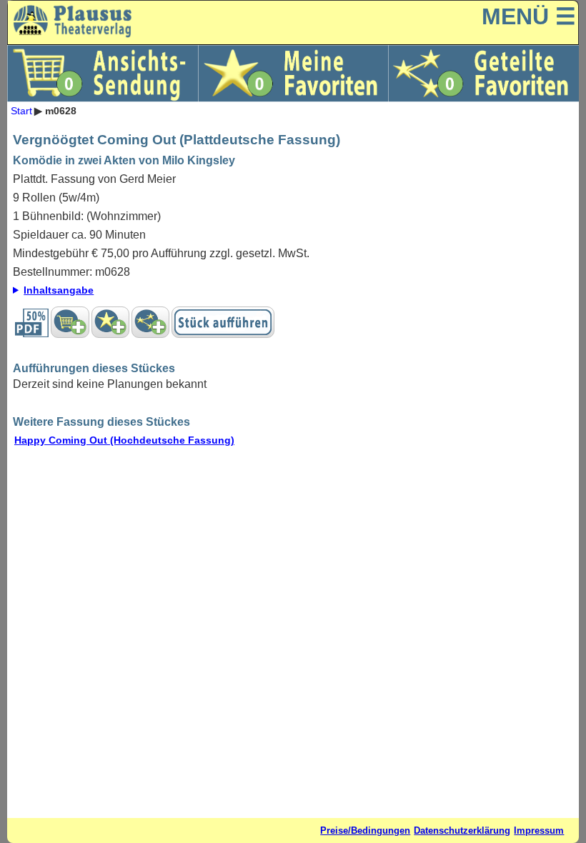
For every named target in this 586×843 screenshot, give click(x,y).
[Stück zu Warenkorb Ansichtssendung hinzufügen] (70, 322)
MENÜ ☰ (529, 16)
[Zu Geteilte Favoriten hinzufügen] (150, 322)
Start (21, 110)
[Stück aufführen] (223, 322)
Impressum (539, 830)
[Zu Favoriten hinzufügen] (110, 322)
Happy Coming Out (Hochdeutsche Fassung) (124, 440)
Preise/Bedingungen (365, 830)
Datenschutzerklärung (462, 830)
